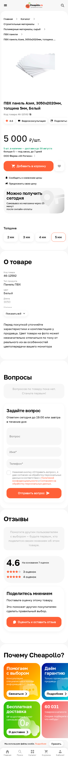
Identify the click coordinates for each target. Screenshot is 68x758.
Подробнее (40, 744)
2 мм (10, 237)
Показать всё (14, 313)
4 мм (42, 237)
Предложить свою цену (23, 183)
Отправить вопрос (31, 493)
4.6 (11, 120)
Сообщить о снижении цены (25, 177)
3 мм (26, 237)
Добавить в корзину (31, 166)
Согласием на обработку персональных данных (34, 482)
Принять (56, 743)
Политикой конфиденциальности (33, 479)
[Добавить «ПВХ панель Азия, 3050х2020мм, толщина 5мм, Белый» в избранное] (59, 166)
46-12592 (23, 114)
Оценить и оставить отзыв (37, 622)
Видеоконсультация (34, 120)
